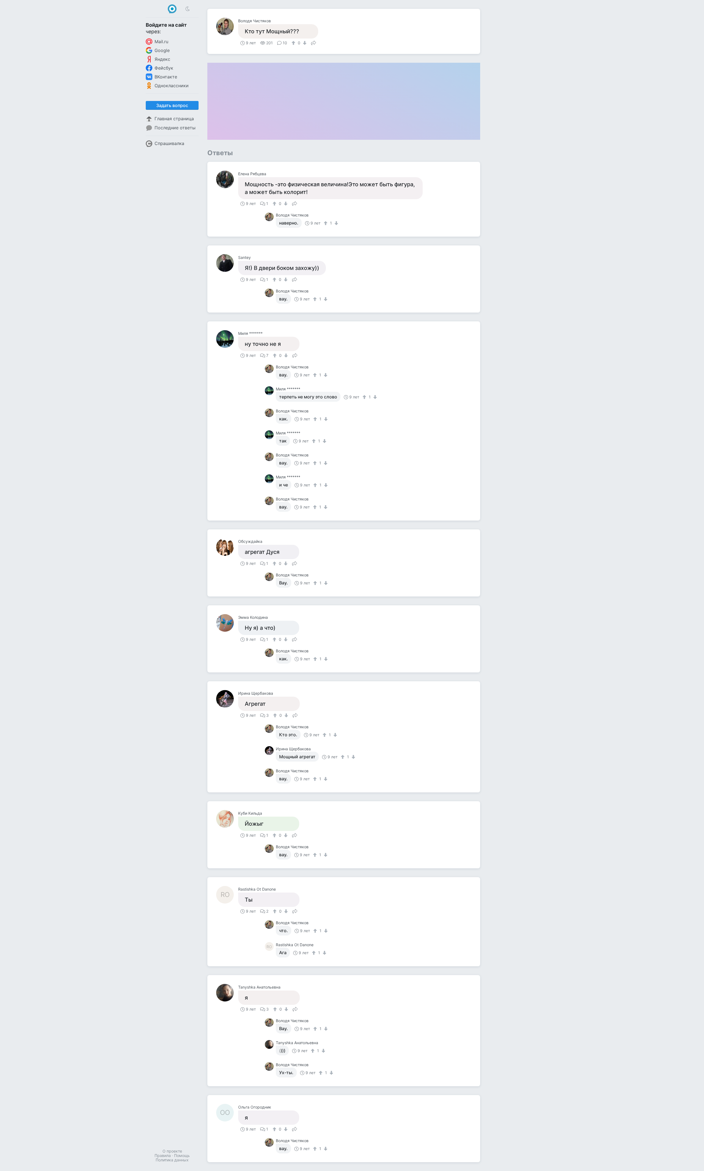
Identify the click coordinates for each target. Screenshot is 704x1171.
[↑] (294, 43)
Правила (163, 1155)
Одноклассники (172, 85)
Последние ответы (175, 127)
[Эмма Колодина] (227, 623)
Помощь (182, 1155)
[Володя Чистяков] (227, 26)
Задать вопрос (172, 105)
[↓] (304, 43)
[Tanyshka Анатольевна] (227, 993)
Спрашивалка (169, 143)
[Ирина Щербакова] (227, 699)
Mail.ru (161, 41)
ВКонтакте (166, 77)
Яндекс (162, 59)
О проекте (172, 1151)
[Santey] (227, 263)
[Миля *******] (227, 339)
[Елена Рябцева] (227, 179)
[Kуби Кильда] (227, 819)
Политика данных (172, 1160)
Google (162, 50)
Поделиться (313, 42)
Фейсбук (164, 68)
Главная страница (174, 118)
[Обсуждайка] (227, 547)
